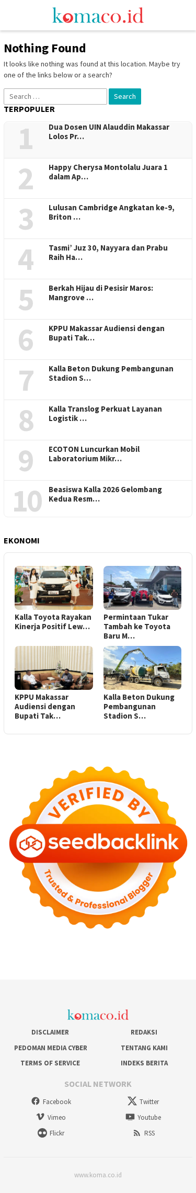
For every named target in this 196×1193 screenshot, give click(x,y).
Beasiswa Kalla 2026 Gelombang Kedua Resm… (105, 494)
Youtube (149, 1117)
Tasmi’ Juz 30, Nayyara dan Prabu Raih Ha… (108, 252)
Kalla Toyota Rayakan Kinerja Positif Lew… (53, 621)
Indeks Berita (144, 1063)
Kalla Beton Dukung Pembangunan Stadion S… (111, 373)
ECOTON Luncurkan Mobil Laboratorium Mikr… (94, 454)
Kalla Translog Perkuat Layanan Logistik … (105, 413)
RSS (149, 1133)
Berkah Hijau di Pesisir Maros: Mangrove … (101, 292)
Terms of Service (50, 1063)
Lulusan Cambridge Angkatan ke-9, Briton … (112, 212)
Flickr (57, 1133)
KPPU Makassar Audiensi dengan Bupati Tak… (107, 333)
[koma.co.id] (98, 14)
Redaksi (144, 1032)
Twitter (149, 1101)
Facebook (57, 1101)
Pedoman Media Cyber (50, 1047)
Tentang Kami (144, 1047)
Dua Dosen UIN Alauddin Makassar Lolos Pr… (109, 131)
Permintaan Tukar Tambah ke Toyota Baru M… (136, 626)
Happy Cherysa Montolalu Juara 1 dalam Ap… (108, 172)
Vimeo (57, 1117)
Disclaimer (50, 1032)
